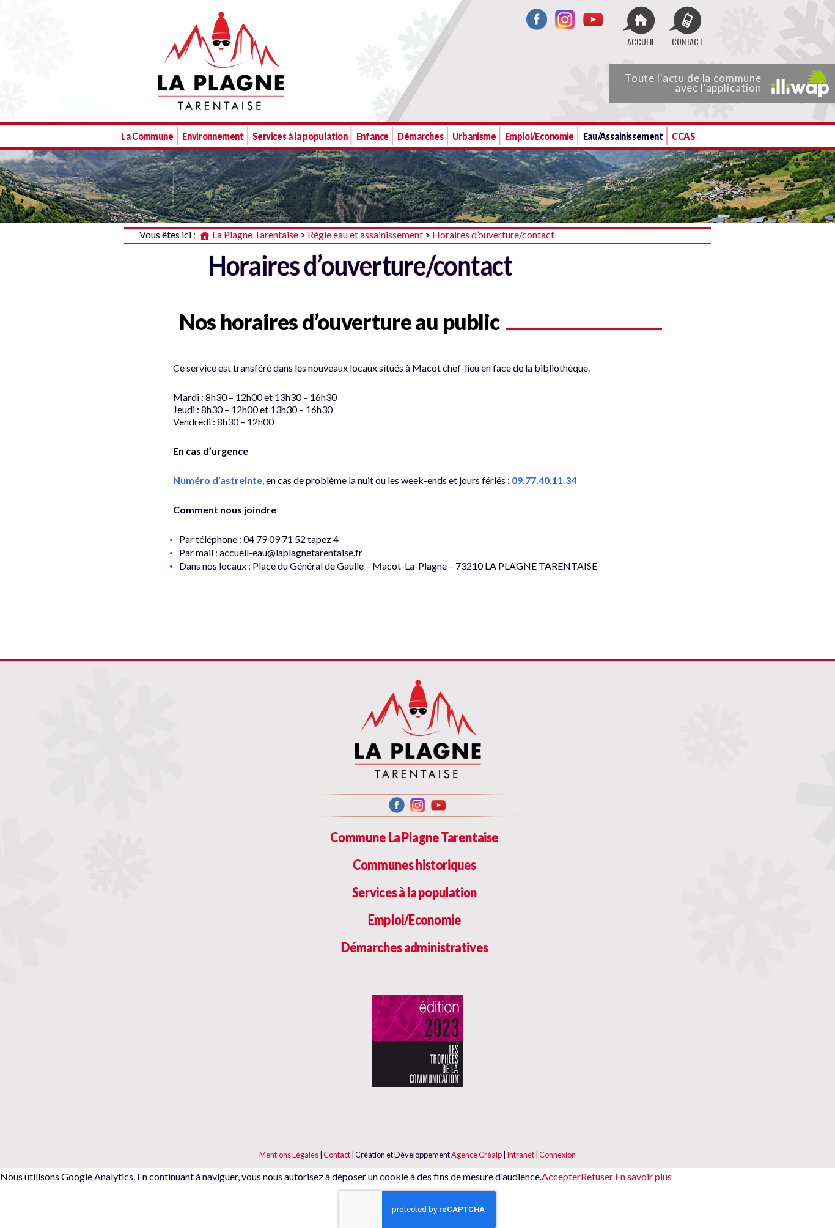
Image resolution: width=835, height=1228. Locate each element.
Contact (336, 1155)
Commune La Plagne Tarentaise (414, 837)
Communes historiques (414, 864)
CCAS (683, 136)
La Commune (147, 136)
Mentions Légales (288, 1155)
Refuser (597, 1176)
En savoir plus (642, 1176)
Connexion (557, 1155)
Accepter (561, 1176)
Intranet (520, 1155)
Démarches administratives (414, 947)
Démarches (420, 136)
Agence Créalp (476, 1155)
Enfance (372, 136)
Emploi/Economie (539, 136)
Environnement (213, 136)
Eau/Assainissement (623, 136)
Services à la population (299, 136)
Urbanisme (474, 136)
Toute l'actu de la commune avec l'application (693, 83)
